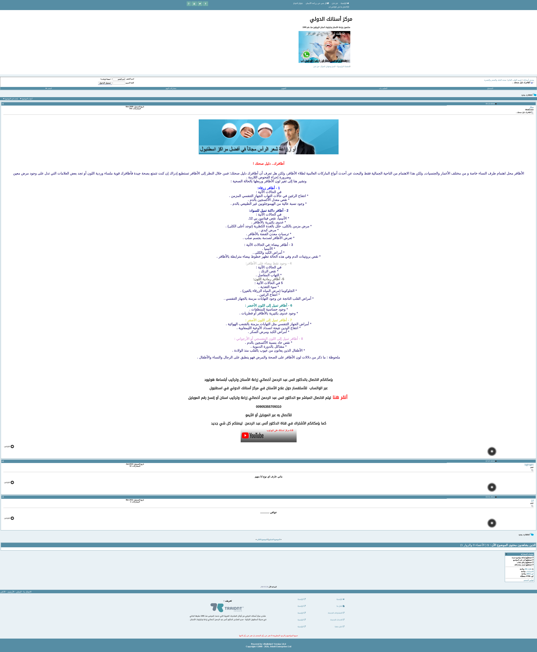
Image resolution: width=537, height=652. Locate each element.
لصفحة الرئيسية (343, 66)
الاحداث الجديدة (336, 620)
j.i (532, 500)
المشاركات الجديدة (335, 613)
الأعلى (2, 592)
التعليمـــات (383, 88)
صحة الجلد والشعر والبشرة (495, 80)
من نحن (316, 66)
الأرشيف (10, 592)
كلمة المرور (130, 83)
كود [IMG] (530, 574)
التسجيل (490, 88)
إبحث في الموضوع (11, 99)
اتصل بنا (340, 606)
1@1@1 (529, 464)
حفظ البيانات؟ (105, 79)
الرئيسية (344, 3)
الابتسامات (530, 571)
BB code (528, 569)
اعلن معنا (339, 626)
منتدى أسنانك (528, 80)
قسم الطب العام (515, 80)
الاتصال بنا (27, 592)
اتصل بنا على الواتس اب (337, 7)
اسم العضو (130, 79)
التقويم (283, 88)
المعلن (19, 592)
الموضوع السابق (274, 539)
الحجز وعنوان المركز (328, 66)
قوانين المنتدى (529, 580)
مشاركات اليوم (171, 88)
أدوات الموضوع (27, 99)
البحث (49, 88)
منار (531, 107)
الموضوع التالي (262, 539)
